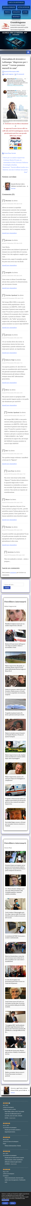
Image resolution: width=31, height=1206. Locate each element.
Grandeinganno (18, 22)
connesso (13, 572)
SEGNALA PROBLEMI (9, 7)
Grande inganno (9, 74)
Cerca (7, 587)
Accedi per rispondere (9, 233)
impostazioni (5, 1200)
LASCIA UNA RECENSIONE (16, 2)
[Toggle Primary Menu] (28, 52)
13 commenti (20, 74)
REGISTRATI (16, 16)
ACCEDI (25, 12)
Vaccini (13, 153)
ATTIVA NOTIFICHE (23, 7)
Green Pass (7, 153)
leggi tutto (12, 1118)
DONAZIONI (16, 12)
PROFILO (7, 12)
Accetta (5, 1203)
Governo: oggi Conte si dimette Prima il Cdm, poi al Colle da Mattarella (20, 1089)
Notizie (13, 1092)
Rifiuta (12, 1203)
